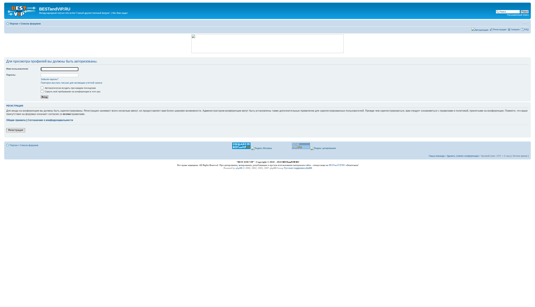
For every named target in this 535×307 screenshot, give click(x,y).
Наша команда (437, 156)
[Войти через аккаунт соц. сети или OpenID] (479, 29)
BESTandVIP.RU (337, 165)
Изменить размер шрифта (526, 23)
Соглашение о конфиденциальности (50, 120)
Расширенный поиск (518, 15)
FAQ (526, 29)
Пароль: (11, 75)
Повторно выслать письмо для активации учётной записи (71, 83)
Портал (14, 23)
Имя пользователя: (17, 69)
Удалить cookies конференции (463, 156)
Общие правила (16, 120)
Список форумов (31, 23)
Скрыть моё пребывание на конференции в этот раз (72, 91)
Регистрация (499, 29)
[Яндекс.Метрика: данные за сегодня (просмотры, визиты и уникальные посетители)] (261, 148)
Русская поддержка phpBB (298, 168)
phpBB (239, 168)
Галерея (515, 29)
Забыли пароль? (49, 79)
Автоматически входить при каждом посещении (70, 88)
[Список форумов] (22, 10)
